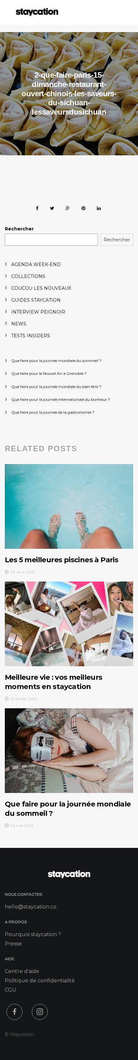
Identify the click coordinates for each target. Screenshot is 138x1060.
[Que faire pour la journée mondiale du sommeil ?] (69, 750)
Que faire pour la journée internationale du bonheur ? (60, 399)
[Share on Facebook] (37, 207)
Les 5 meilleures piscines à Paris (61, 560)
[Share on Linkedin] (99, 207)
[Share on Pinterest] (83, 207)
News (18, 324)
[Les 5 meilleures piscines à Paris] (69, 506)
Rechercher (19, 229)
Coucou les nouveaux (41, 288)
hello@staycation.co (30, 907)
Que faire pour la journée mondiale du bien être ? (56, 386)
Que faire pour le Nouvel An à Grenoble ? (49, 373)
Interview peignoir (38, 312)
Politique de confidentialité (40, 981)
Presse (13, 944)
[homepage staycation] (69, 876)
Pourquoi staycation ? (33, 934)
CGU (10, 990)
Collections (28, 276)
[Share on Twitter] (52, 207)
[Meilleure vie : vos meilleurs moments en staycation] (69, 624)
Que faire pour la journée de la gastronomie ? (52, 412)
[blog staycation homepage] (37, 14)
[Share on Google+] (68, 207)
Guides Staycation (36, 300)
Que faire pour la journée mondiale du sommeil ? (56, 360)
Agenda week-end (36, 264)
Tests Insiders (30, 336)
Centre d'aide (22, 971)
